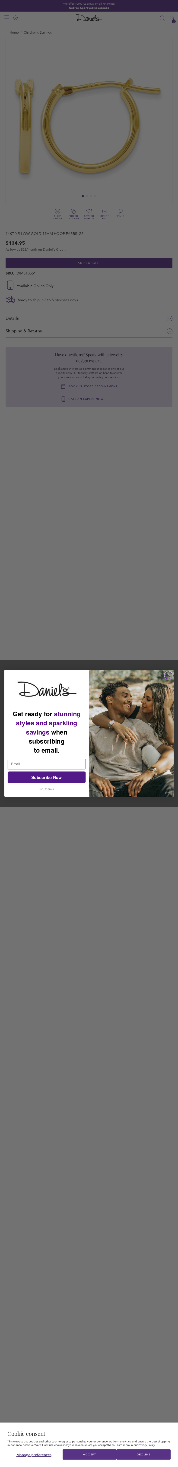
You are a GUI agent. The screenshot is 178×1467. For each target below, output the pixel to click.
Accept (89, 1454)
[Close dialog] (168, 675)
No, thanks (46, 789)
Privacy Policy (146, 1445)
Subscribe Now (46, 777)
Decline (143, 1454)
